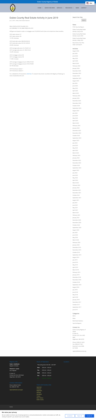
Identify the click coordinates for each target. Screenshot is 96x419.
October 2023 (76, 135)
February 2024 (76, 125)
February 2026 (76, 66)
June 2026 (75, 56)
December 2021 (77, 190)
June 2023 (75, 145)
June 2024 (75, 115)
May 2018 (75, 294)
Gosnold (39, 392)
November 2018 (77, 279)
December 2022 (77, 160)
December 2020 (77, 220)
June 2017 (75, 309)
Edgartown (39, 390)
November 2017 (77, 302)
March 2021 (76, 212)
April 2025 (75, 90)
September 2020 (77, 227)
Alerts (74, 316)
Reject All (79, 416)
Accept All (89, 416)
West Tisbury (40, 398)
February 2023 (76, 155)
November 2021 (77, 192)
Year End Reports (77, 323)
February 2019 (76, 272)
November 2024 (77, 103)
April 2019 (75, 267)
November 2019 (77, 250)
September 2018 (77, 284)
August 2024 (76, 110)
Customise (69, 416)
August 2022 (76, 170)
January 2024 (76, 128)
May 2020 (75, 237)
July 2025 (75, 83)
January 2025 (76, 98)
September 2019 (77, 255)
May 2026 (75, 58)
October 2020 (76, 225)
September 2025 (77, 78)
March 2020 (76, 240)
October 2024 (76, 105)
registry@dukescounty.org (79, 351)
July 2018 (75, 289)
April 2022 (75, 180)
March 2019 (76, 270)
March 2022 (76, 183)
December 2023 (77, 130)
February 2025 (76, 95)
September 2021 (77, 197)
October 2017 (76, 304)
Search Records (50, 8)
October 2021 (76, 195)
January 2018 (76, 299)
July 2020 (75, 232)
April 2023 (75, 150)
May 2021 (75, 207)
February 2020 (76, 242)
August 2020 (76, 230)
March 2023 (76, 153)
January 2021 (76, 217)
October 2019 (76, 252)
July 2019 (75, 260)
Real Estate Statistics (24, 20)
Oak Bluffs (39, 394)
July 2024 (75, 113)
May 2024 (75, 118)
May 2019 (75, 265)
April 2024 (75, 120)
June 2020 (75, 235)
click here (29, 74)
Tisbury (38, 396)
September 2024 (77, 108)
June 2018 (75, 292)
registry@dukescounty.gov (16, 389)
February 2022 (76, 185)
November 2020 (77, 222)
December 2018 (77, 277)
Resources (68, 8)
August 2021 (76, 200)
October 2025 (76, 76)
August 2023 (76, 140)
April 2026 (75, 61)
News (77, 8)
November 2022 (77, 163)
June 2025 (75, 86)
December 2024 (77, 100)
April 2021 (75, 210)
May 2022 (75, 178)
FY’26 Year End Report (78, 27)
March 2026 (76, 63)
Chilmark (39, 389)
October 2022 (76, 165)
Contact (83, 8)
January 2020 (76, 245)
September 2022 (77, 168)
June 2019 (75, 262)
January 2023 (76, 158)
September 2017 (77, 307)
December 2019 (77, 247)
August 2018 (76, 287)
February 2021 (76, 215)
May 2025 (75, 88)
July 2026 (75, 53)
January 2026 (76, 68)
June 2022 (75, 175)
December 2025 (77, 71)
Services (59, 8)
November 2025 (77, 73)
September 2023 (77, 138)
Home (39, 8)
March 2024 (76, 123)
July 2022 (75, 173)
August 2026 (76, 51)
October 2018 (76, 282)
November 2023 (77, 133)
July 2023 (75, 143)
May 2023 (75, 148)
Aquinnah (39, 387)
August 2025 (76, 81)
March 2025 (76, 93)
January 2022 (76, 187)
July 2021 (75, 202)
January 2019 (76, 275)
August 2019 (76, 257)
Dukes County (40, 399)
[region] (48, 414)
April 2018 (75, 297)
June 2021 (75, 205)
